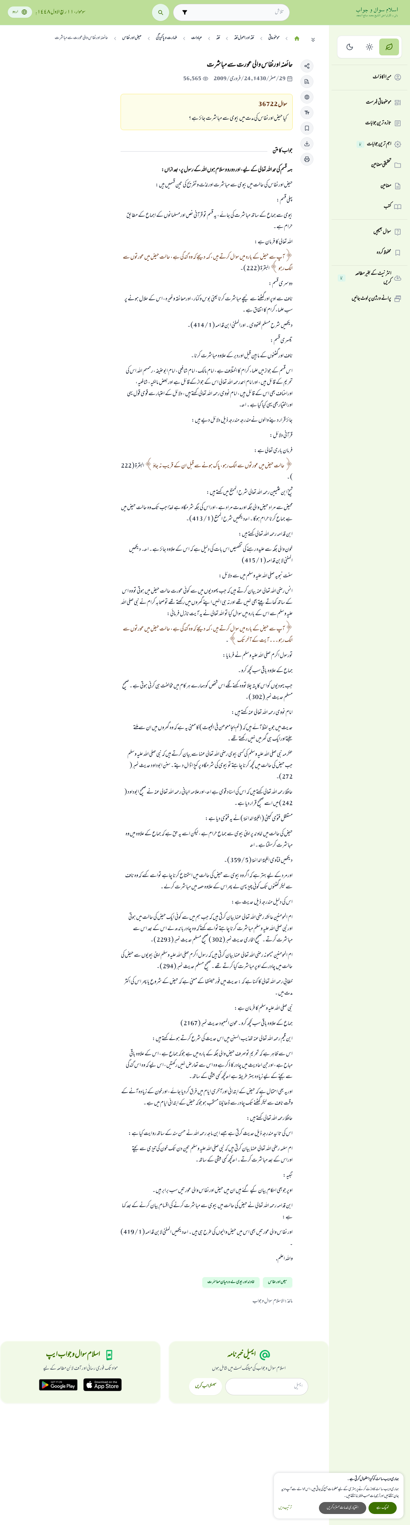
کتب (387, 207)
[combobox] (237, 12)
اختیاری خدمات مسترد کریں (342, 1508)
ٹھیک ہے (382, 1508)
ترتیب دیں (285, 1508)
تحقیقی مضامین (381, 165)
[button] (306, 66)
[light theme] (370, 47)
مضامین (386, 186)
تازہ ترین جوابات (378, 123)
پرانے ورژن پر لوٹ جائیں (371, 299)
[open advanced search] (184, 12)
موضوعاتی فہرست (378, 102)
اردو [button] (15, 12)
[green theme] (389, 47)
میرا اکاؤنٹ (382, 77)
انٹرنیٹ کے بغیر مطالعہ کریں (365, 278)
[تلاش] (160, 12)
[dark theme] (350, 47)
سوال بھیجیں (382, 232)
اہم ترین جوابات (375, 144)
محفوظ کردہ (384, 253)
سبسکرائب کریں (205, 1386)
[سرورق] (297, 38)
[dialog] (339, 1496)
